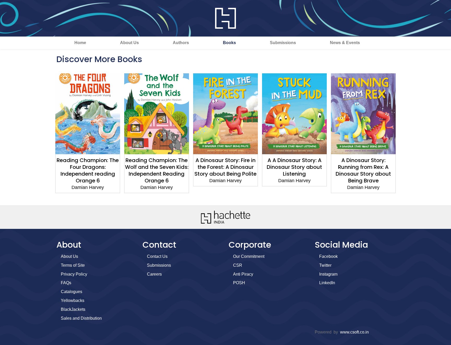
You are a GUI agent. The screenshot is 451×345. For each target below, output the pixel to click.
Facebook (328, 256)
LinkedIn (327, 283)
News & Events (345, 42)
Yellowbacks (72, 300)
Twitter (325, 265)
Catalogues (71, 291)
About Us (129, 42)
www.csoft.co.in (354, 332)
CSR (237, 265)
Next (404, 137)
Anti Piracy (243, 274)
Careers (154, 274)
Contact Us (157, 256)
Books (229, 42)
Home (80, 42)
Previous (47, 137)
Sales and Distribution (81, 318)
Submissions (283, 42)
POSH (239, 283)
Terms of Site (73, 265)
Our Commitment (248, 256)
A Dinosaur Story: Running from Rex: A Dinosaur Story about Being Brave (363, 170)
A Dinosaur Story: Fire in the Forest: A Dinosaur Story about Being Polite (225, 167)
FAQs (66, 283)
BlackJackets (73, 309)
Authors (181, 42)
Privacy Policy (74, 274)
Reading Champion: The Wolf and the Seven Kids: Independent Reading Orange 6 (156, 170)
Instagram (328, 274)
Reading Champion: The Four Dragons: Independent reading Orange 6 (88, 170)
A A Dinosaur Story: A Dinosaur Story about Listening (294, 167)
